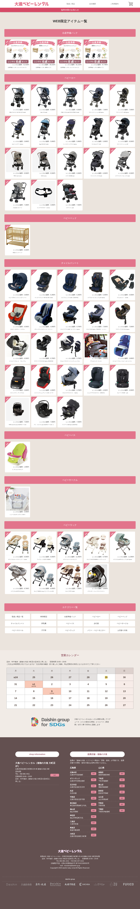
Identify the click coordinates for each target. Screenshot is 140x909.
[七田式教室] (84, 884)
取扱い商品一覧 (17, 617)
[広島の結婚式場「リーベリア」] (99, 884)
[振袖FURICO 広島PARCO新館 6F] (128, 884)
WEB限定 (43, 617)
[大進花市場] (55, 884)
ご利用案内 (114, 4)
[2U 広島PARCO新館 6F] (114, 884)
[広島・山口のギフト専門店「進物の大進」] (11, 884)
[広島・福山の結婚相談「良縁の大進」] (41, 884)
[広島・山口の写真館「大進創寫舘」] (26, 884)
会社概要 (92, 4)
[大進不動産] (70, 884)
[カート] (130, 4)
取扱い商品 (71, 4)
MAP (54, 775)
